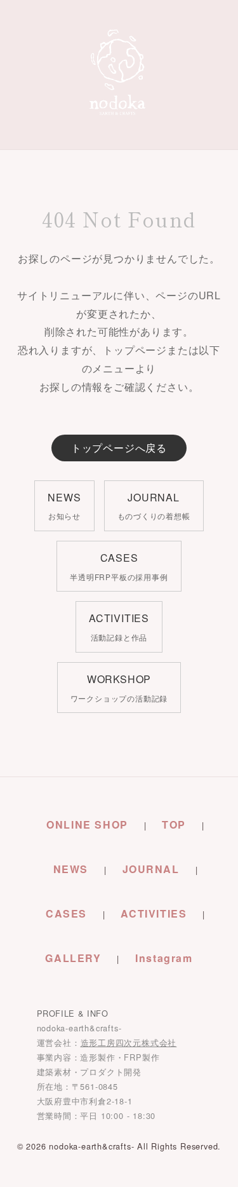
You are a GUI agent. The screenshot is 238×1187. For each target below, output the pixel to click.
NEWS (70, 869)
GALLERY (73, 958)
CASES (66, 913)
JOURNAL (151, 869)
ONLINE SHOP (87, 824)
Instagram (163, 958)
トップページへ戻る (119, 447)
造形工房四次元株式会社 (129, 1042)
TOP (174, 824)
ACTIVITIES (154, 913)
